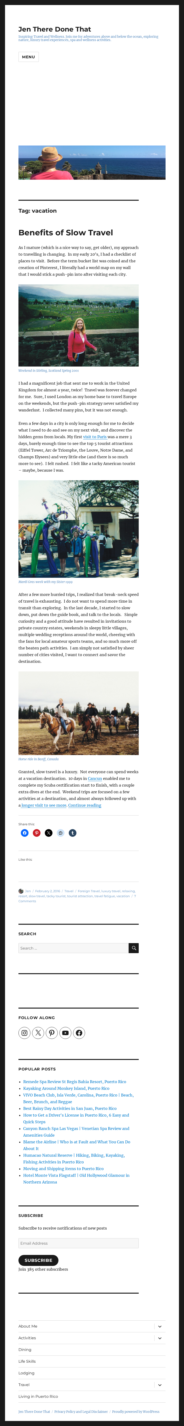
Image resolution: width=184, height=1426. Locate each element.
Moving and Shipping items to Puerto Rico (63, 1168)
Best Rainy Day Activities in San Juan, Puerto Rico (70, 1108)
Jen (28, 891)
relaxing (128, 891)
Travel (69, 891)
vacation (123, 896)
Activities (27, 1338)
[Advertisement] (93, 107)
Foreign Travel (89, 891)
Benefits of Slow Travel (65, 232)
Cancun (95, 778)
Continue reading (84, 805)
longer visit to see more (43, 805)
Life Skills (27, 1361)
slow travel (37, 896)
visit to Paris (95, 436)
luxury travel (111, 891)
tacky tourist (56, 896)
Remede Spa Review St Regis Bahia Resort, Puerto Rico (74, 1081)
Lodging (26, 1373)
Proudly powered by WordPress (136, 1412)
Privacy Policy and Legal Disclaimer (81, 1412)
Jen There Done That (54, 29)
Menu (28, 57)
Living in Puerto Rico (38, 1396)
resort (22, 896)
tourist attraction (80, 896)
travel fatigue (104, 896)
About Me (27, 1326)
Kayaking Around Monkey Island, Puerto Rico (66, 1088)
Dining (24, 1349)
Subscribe (38, 1260)
